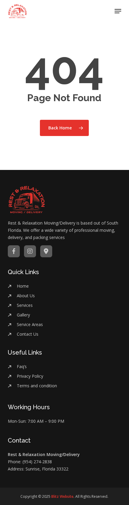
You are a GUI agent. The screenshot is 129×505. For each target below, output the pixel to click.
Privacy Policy (30, 376)
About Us (26, 295)
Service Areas (30, 324)
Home (23, 286)
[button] (118, 11)
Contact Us (27, 334)
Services (25, 305)
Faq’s (22, 366)
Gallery (23, 315)
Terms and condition (37, 386)
